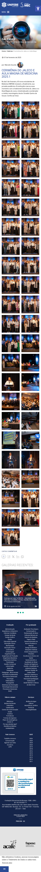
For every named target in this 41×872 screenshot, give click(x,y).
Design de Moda (10, 635)
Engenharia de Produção (10, 656)
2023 (31, 745)
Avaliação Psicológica (31, 629)
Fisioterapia (10, 662)
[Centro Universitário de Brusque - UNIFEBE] (16, 5)
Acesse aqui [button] (7, 863)
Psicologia (10, 679)
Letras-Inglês (10, 666)
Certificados (10, 707)
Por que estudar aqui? (10, 724)
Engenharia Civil (10, 654)
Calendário (9, 705)
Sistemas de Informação (10, 685)
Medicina (10, 668)
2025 (31, 740)
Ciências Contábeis (10, 633)
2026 (31, 738)
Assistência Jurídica (31, 705)
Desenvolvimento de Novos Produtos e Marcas (31, 643)
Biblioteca (10, 701)
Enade (10, 712)
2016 (31, 751)
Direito (10, 639)
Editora (31, 703)
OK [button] (4, 869)
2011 (31, 761)
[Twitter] (13, 556)
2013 (31, 757)
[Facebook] (8, 556)
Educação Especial (10, 641)
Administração (10, 629)
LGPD (10, 747)
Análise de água (31, 701)
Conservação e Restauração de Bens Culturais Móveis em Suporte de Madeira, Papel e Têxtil (31, 635)
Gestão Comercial (10, 664)
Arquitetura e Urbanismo (10, 631)
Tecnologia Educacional (10, 687)
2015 (31, 753)
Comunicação (10, 740)
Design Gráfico (10, 637)
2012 (31, 759)
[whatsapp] (22, 556)
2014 (31, 755)
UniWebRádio (10, 728)
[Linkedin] (17, 556)
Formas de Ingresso (10, 718)
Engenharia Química (10, 660)
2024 (31, 743)
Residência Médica (10, 726)
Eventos (10, 714)
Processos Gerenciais (10, 676)
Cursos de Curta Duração (10, 709)
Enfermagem (10, 652)
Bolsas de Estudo (10, 703)
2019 (31, 747)
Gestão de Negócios (31, 664)
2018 (31, 749)
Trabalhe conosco (10, 738)
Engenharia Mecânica (10, 658)
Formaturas (10, 716)
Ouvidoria (10, 745)
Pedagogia (10, 670)
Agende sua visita (10, 743)
